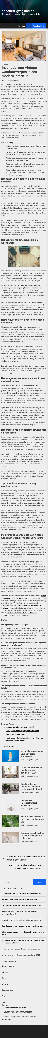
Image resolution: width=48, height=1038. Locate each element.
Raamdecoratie (7, 990)
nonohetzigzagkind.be (18, 11)
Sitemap (5, 1005)
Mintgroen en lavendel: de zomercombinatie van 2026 (32, 819)
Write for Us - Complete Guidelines (14, 1007)
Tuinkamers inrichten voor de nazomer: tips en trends (21, 949)
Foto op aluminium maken (15, 734)
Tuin (3, 996)
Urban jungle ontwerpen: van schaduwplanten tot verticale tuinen (23, 933)
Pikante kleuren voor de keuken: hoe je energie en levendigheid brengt (19, 913)
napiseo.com (6, 1019)
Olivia (3, 81)
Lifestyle (5, 984)
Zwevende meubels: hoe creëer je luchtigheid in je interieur (32, 835)
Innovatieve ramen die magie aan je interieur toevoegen (21, 920)
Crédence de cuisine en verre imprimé (20, 727)
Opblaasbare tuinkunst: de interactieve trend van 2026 (21, 893)
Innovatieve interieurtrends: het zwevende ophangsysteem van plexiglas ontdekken (30, 805)
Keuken (4, 978)
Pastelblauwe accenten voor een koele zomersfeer (32, 754)
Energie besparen (8, 966)
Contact (5, 1002)
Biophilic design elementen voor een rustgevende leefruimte (32, 786)
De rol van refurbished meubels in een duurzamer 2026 (31, 770)
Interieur (5, 64)
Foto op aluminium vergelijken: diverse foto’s (22, 731)
